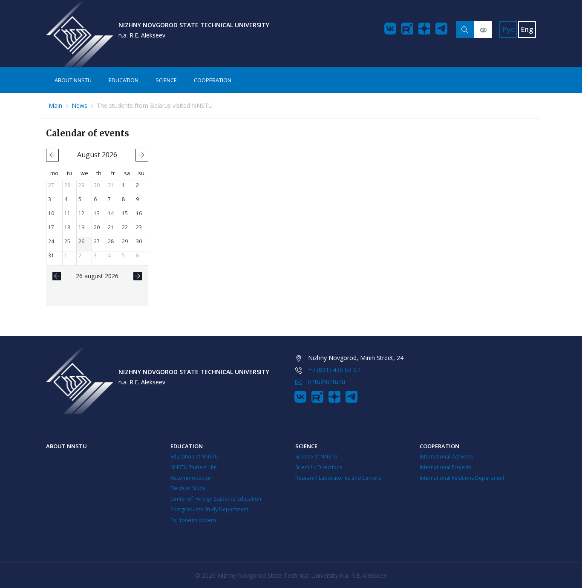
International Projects (445, 467)
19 (81, 227)
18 (67, 227)
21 (111, 227)
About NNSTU (73, 80)
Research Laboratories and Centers (338, 477)
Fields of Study (187, 488)
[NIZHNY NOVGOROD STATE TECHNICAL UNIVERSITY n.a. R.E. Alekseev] (79, 33)
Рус (508, 29)
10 (51, 213)
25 (67, 241)
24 (51, 241)
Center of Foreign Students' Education (215, 498)
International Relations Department (462, 477)
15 (125, 213)
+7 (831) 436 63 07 (334, 370)
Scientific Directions (318, 467)
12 (81, 213)
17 (51, 227)
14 (111, 213)
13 (97, 213)
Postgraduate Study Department (209, 509)
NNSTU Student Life (193, 467)
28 (67, 185)
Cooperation (212, 80)
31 (111, 185)
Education (123, 80)
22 (125, 227)
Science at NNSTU (316, 456)
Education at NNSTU (194, 456)
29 (81, 185)
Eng (527, 29)
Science (166, 80)
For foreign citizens (193, 520)
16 (139, 213)
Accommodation (190, 477)
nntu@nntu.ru (326, 382)
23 (139, 227)
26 (81, 241)
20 (97, 227)
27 (51, 185)
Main (55, 105)
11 (67, 213)
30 (97, 185)
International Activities (446, 456)
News (79, 105)
